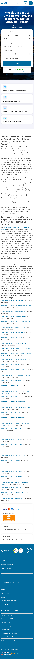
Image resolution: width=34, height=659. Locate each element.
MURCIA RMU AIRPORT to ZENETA (11, 412)
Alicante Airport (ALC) (7, 615)
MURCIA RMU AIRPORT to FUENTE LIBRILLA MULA (15, 322)
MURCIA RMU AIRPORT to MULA (10, 461)
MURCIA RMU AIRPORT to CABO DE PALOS (13, 492)
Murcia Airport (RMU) (7, 619)
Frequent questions (6, 568)
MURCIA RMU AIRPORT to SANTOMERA (12, 380)
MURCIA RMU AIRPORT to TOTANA (11, 439)
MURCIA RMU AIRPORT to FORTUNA (11, 477)
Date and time (6, 43)
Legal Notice (4, 604)
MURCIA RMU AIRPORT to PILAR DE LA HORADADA (16, 348)
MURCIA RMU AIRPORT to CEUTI (10, 386)
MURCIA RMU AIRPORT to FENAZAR (11, 471)
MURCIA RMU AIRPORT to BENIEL (10, 364)
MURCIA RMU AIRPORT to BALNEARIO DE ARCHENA (16, 466)
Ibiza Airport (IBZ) (6, 629)
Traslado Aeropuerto (7, 564)
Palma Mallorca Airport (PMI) (9, 633)
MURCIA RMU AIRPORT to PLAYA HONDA (13, 455)
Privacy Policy (5, 593)
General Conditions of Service (9, 600)
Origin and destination (8, 32)
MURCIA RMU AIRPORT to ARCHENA (11, 444)
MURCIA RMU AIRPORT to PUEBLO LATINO (13, 402)
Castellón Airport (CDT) (7, 622)
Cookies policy (5, 597)
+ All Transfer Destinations (8, 640)
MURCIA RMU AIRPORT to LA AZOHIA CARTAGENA (15, 434)
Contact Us (4, 579)
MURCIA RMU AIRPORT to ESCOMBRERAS (13, 332)
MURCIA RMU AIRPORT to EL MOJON (11, 338)
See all (23, 71)
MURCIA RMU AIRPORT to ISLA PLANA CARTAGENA (15, 359)
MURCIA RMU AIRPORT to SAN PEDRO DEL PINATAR (16, 306)
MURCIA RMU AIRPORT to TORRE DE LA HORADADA (16, 375)
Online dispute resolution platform (11, 582)
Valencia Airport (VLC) (7, 626)
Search (17, 63)
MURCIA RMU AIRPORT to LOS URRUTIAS (13, 311)
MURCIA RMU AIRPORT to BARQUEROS (12, 370)
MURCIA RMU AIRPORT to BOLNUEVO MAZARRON (15, 407)
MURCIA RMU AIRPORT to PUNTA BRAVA (12, 300)
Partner (3, 572)
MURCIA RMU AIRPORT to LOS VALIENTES (13, 327)
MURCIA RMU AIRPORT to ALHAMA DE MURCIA (14, 343)
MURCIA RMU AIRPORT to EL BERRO (11, 498)
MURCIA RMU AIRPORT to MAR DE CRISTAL (13, 418)
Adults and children (7, 50)
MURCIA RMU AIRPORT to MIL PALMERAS (13, 487)
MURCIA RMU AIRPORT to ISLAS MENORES (13, 428)
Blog (2, 575)
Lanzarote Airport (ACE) (7, 636)
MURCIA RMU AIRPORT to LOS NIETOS (12, 396)
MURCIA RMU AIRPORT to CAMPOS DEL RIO (13, 316)
